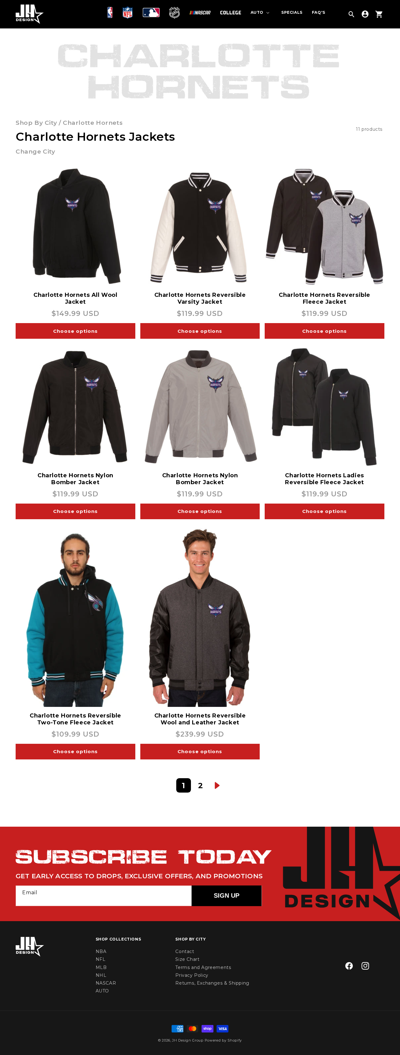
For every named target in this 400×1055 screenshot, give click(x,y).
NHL (101, 975)
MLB (101, 967)
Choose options (75, 331)
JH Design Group (187, 1040)
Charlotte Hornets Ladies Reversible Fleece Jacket (324, 479)
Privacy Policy (191, 975)
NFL (101, 959)
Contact (184, 951)
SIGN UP (226, 895)
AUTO (102, 991)
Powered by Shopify (223, 1040)
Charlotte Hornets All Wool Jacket (75, 298)
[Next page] (217, 785)
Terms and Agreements (203, 967)
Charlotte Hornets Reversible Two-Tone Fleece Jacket (75, 719)
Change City (35, 151)
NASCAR (106, 983)
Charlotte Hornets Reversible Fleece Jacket (324, 298)
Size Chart (187, 959)
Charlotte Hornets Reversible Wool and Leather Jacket (200, 719)
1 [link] (183, 785)
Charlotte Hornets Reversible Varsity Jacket (200, 298)
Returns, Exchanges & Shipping (212, 983)
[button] (111, 12)
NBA (101, 951)
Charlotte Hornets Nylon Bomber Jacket (75, 479)
